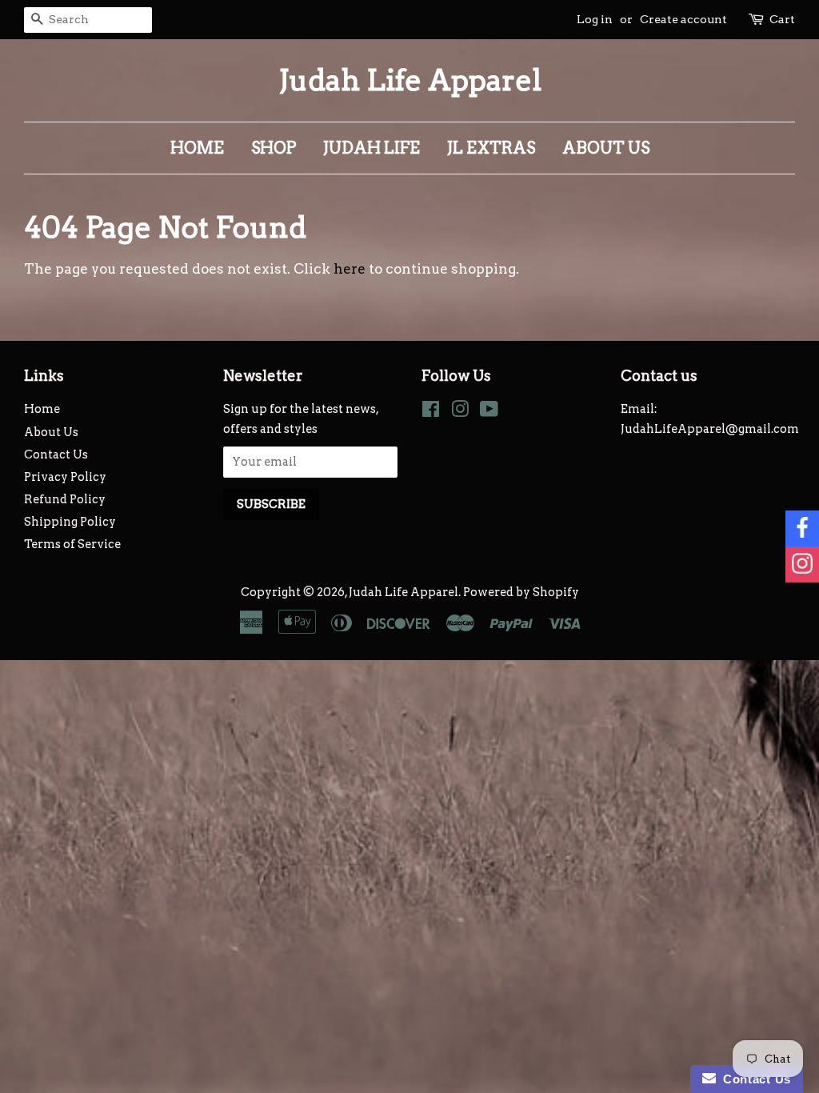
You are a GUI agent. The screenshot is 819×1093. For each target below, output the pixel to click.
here (350, 269)
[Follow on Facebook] (802, 528)
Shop (273, 148)
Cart (782, 19)
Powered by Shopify (521, 592)
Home (197, 148)
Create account (683, 19)
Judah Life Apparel (409, 80)
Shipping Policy (70, 521)
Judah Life (371, 148)
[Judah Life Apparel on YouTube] (489, 412)
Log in (595, 19)
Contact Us (56, 454)
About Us (605, 148)
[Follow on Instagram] (802, 564)
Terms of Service (72, 544)
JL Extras (491, 148)
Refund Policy (65, 499)
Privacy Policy (65, 477)
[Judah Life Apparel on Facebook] (430, 412)
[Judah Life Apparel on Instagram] (460, 412)
